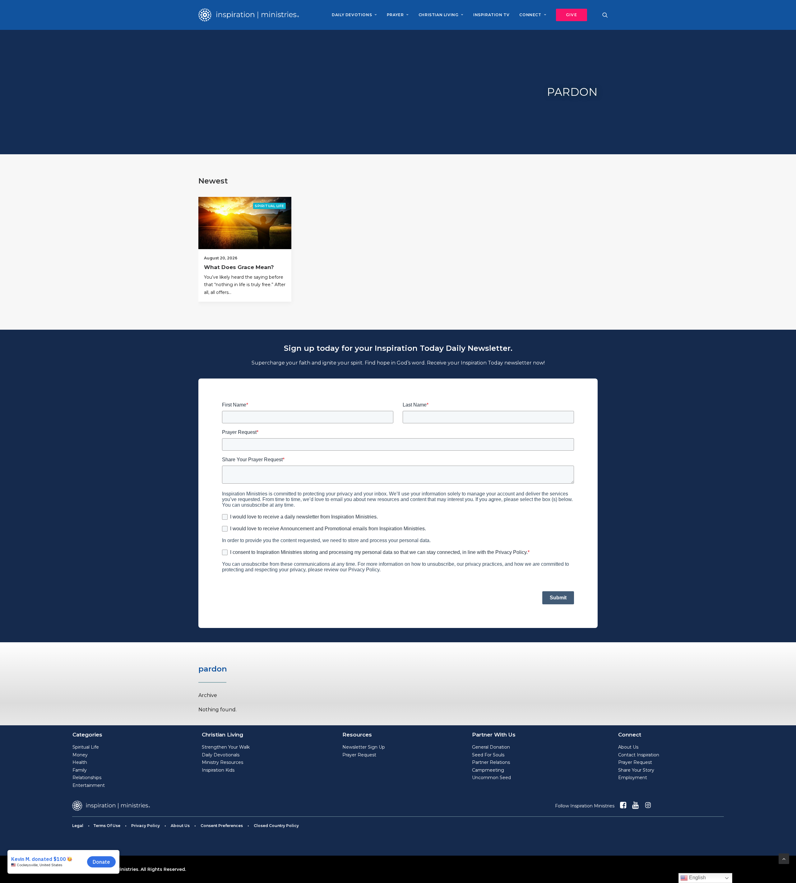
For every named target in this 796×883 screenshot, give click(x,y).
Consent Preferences (222, 825)
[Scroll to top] (784, 858)
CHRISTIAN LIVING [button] (439, 14)
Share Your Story (636, 770)
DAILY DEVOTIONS (352, 14)
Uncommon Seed (491, 777)
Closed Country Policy (276, 825)
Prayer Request (359, 755)
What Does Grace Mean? (239, 267)
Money (80, 755)
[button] (569, 15)
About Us (628, 747)
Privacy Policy (145, 825)
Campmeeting (488, 770)
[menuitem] (354, 15)
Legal (77, 825)
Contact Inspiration (638, 755)
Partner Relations (491, 762)
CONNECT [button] (530, 14)
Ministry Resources (222, 762)
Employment (632, 777)
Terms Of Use (106, 825)
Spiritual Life (269, 206)
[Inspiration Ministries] (248, 14)
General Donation (491, 747)
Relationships (86, 777)
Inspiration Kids (218, 770)
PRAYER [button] (395, 14)
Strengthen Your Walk (226, 747)
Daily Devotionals (220, 755)
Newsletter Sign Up (363, 747)
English (697, 877)
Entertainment (88, 785)
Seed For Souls (488, 755)
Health (79, 762)
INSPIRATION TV (491, 14)
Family (79, 770)
